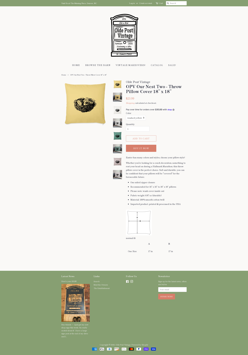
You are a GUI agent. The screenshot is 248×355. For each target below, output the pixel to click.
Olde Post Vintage (123, 344)
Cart (161, 3)
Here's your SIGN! (69, 281)
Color (128, 113)
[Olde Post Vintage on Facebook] (127, 282)
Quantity (130, 124)
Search (97, 281)
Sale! (172, 65)
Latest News (67, 276)
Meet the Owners (101, 284)
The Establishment (102, 288)
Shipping (130, 103)
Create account (145, 3)
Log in (132, 3)
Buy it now (141, 148)
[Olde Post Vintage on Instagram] (131, 282)
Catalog (157, 65)
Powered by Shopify (139, 344)
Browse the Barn (98, 65)
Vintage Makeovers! (131, 65)
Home (76, 65)
